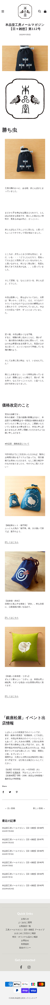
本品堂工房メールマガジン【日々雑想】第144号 (23, 874)
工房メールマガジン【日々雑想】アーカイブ (25, 929)
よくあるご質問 (25, 922)
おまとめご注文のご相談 (25, 933)
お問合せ (25, 940)
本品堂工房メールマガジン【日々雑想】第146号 (23, 851)
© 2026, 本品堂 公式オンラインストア (23, 998)
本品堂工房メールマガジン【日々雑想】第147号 (23, 839)
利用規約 (25, 944)
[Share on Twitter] (10, 792)
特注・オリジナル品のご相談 (25, 937)
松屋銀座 (16, 772)
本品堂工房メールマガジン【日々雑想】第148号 (23, 828)
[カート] (45, 11)
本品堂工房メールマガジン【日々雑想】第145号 (23, 862)
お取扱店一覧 (25, 926)
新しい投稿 (38, 808)
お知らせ (25, 919)
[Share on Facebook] (3, 792)
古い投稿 (11, 808)
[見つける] (39, 11)
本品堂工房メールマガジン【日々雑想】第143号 (23, 885)
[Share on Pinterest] (17, 792)
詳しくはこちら (11, 542)
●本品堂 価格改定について (17, 443)
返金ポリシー (25, 947)
